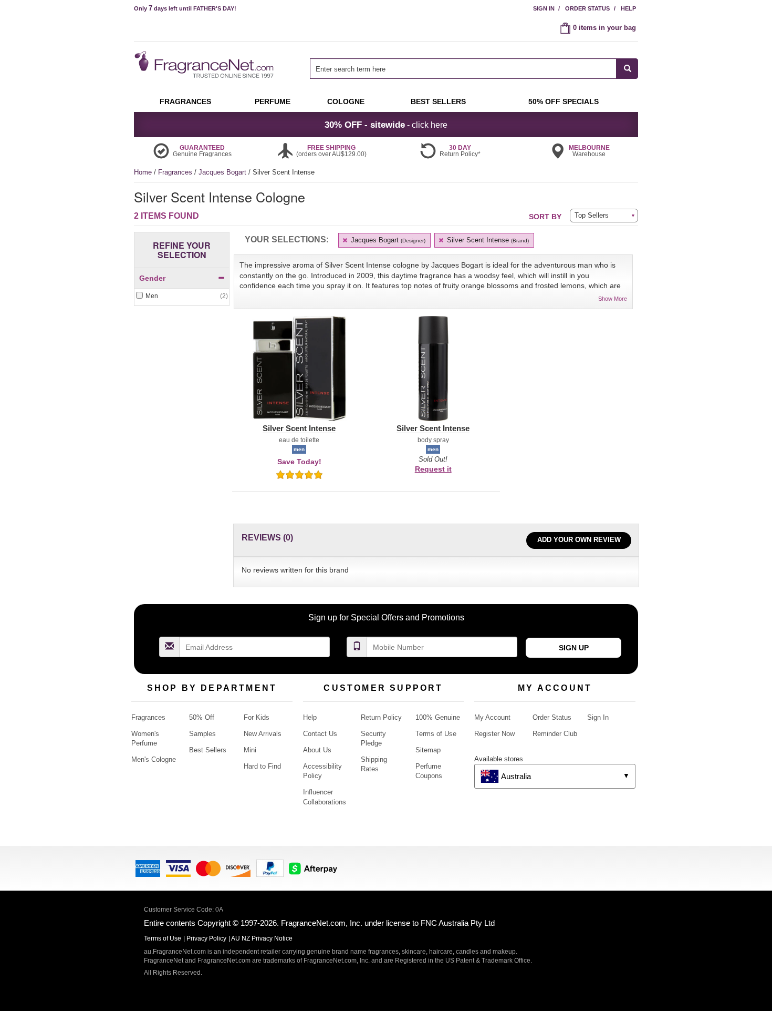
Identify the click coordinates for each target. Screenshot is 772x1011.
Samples (202, 734)
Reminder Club (555, 734)
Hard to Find (262, 766)
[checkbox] (182, 296)
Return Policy (381, 717)
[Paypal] (270, 867)
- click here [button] (386, 124)
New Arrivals (262, 734)
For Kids (256, 717)
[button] (299, 375)
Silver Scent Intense (487, 240)
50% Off (201, 717)
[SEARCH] (627, 68)
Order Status (587, 8)
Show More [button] (612, 298)
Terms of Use (435, 734)
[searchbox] (463, 68)
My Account (492, 717)
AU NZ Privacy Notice (262, 938)
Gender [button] (152, 278)
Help (628, 8)
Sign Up (574, 648)
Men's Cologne (153, 759)
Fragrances (176, 172)
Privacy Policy (206, 938)
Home (143, 172)
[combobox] (474, 68)
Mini (250, 750)
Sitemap (428, 750)
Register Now (494, 734)
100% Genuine (437, 717)
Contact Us (320, 734)
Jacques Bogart (223, 172)
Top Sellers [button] (592, 215)
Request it (433, 469)
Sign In (544, 8)
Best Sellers (207, 750)
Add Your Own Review (579, 540)
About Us (317, 750)
